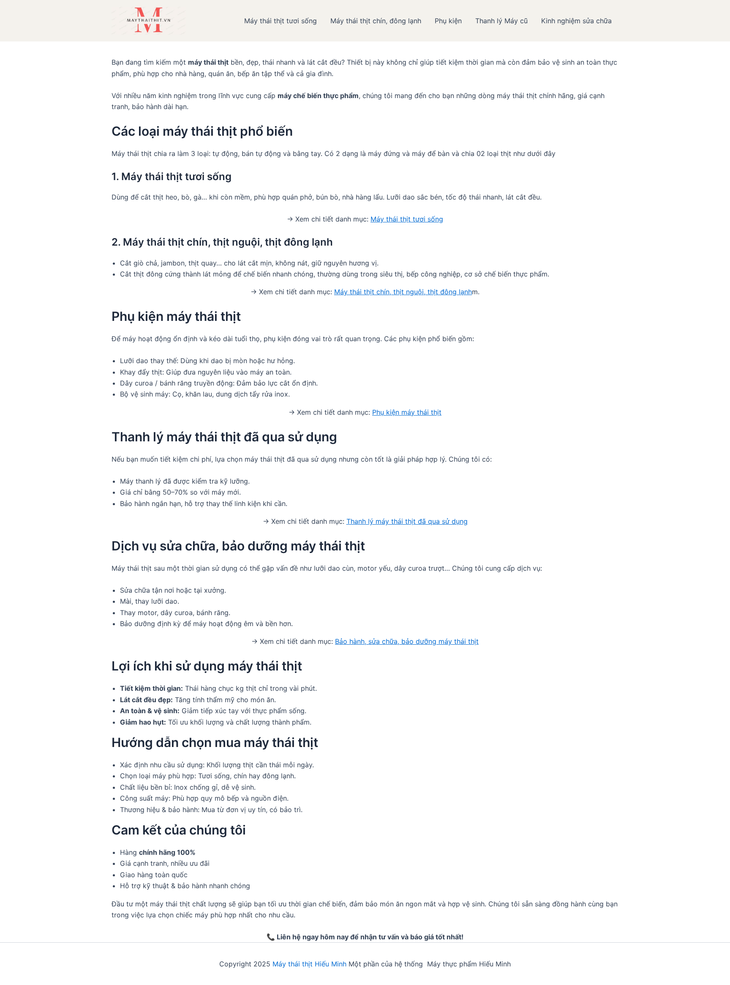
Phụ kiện (448, 20)
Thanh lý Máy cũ (501, 20)
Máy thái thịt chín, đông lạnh (375, 20)
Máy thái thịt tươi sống (280, 20)
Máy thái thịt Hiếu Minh (309, 964)
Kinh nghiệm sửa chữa (576, 20)
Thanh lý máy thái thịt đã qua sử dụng (407, 521)
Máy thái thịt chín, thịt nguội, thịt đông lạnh (403, 291)
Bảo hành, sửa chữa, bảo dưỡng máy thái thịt (407, 641)
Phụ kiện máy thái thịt (406, 412)
